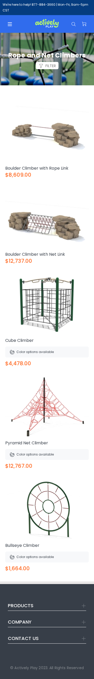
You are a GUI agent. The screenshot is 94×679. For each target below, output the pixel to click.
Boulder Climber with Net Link (35, 254)
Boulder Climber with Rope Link (36, 168)
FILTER (50, 65)
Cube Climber (19, 340)
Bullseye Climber (22, 545)
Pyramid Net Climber (26, 443)
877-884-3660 (43, 4)
